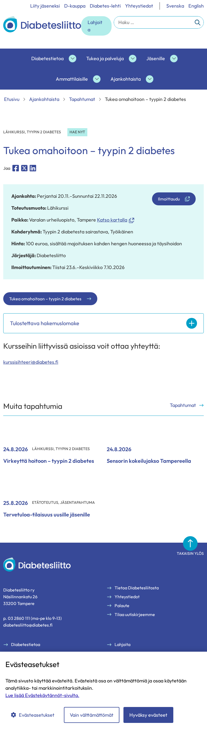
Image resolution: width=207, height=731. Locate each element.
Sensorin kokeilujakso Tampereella (149, 460)
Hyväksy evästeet (148, 715)
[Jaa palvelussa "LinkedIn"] (33, 168)
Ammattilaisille (72, 79)
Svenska (175, 6)
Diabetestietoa (47, 58)
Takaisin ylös (190, 553)
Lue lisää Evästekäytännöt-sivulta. (42, 695)
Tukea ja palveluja (105, 58)
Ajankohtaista (126, 79)
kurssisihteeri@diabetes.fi (30, 362)
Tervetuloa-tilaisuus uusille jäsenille (46, 514)
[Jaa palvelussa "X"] (24, 168)
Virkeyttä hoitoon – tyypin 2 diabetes (48, 460)
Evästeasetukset (36, 715)
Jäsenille (155, 58)
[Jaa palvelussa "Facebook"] (15, 168)
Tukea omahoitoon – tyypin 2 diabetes (45, 298)
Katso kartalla (115, 220)
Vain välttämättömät (91, 715)
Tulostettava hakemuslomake (44, 323)
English (196, 6)
